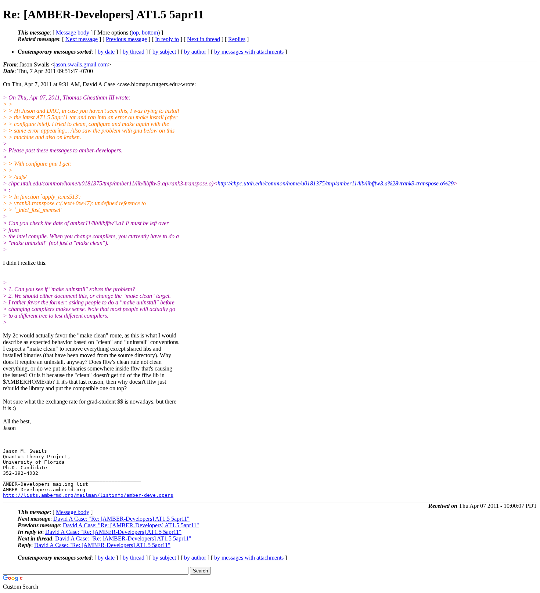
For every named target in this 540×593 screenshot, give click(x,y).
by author (195, 51)
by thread (133, 51)
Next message (81, 39)
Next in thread (203, 39)
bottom (150, 32)
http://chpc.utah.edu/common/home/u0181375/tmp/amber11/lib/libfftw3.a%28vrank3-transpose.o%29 (335, 183)
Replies (236, 39)
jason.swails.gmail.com (81, 64)
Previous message (126, 39)
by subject (164, 51)
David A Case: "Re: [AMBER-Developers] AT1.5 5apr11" (121, 519)
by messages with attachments (249, 51)
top (135, 32)
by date (106, 51)
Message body (72, 32)
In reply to (167, 39)
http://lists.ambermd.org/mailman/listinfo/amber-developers (88, 495)
